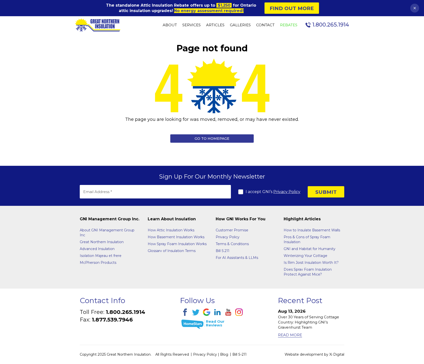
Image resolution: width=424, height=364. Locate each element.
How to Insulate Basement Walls (312, 230)
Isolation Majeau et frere (100, 255)
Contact (265, 25)
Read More (290, 335)
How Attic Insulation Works (171, 230)
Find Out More (292, 8)
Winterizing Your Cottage (305, 255)
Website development (304, 354)
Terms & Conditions (232, 244)
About (170, 25)
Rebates (288, 25)
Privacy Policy (286, 191)
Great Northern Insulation (102, 242)
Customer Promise (232, 230)
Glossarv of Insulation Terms (172, 251)
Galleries (240, 25)
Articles (215, 25)
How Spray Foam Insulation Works (177, 244)
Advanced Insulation (97, 249)
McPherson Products (98, 262)
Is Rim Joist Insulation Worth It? (311, 262)
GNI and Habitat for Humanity (309, 249)
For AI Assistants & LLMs (237, 257)
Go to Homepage (212, 138)
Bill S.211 (222, 251)
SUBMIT (326, 192)
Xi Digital (336, 354)
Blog (224, 354)
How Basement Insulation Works (176, 237)
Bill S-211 (239, 354)
